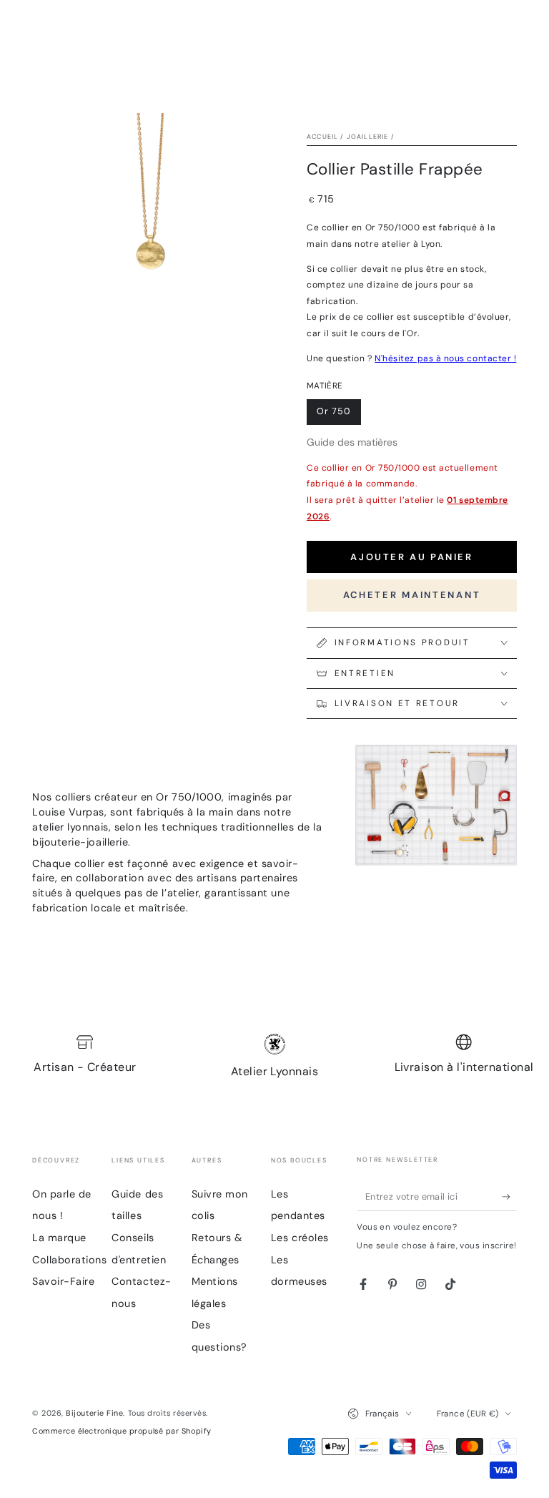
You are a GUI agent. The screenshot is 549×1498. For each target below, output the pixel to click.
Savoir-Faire (63, 1281)
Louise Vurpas (68, 812)
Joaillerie (368, 136)
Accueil (322, 136)
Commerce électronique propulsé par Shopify (122, 1431)
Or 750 (339, 415)
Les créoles (300, 1237)
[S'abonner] (509, 1197)
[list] (274, 1058)
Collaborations (69, 1259)
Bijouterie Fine (94, 1413)
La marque (59, 1237)
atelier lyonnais (70, 827)
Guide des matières (352, 442)
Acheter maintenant (412, 595)
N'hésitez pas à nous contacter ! (445, 358)
